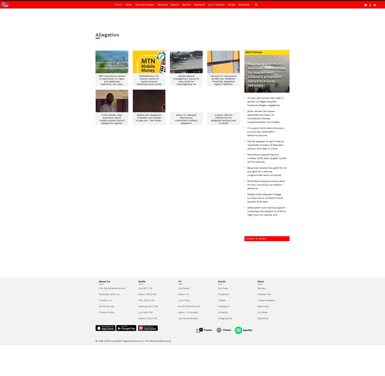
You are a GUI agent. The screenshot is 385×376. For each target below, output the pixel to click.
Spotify (247, 330)
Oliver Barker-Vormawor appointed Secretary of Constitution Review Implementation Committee (263, 117)
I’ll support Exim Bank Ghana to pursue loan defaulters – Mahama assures (265, 132)
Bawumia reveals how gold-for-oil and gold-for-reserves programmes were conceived (266, 171)
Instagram (224, 306)
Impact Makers (266, 300)
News (128, 4)
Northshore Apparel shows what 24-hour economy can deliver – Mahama (266, 185)
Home (118, 4)
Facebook (223, 294)
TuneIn (207, 330)
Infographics (225, 318)
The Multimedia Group (112, 288)
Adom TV (183, 294)
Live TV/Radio (216, 4)
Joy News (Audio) (188, 318)
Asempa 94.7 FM (148, 306)
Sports (175, 4)
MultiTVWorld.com (189, 306)
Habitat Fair (264, 294)
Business (163, 4)
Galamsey (263, 306)
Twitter (222, 300)
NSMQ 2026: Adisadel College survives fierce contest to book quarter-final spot (265, 198)
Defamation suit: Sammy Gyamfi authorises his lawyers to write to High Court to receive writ (266, 211)
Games (262, 288)
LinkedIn (223, 312)
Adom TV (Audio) (188, 312)
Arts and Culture (144, 4)
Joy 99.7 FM (145, 288)
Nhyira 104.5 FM (148, 318)
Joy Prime (184, 300)
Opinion (186, 4)
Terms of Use (106, 306)
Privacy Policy (107, 312)
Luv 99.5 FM (146, 312)
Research (199, 4)
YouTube (223, 288)
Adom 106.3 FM (147, 294)
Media (231, 4)
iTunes (226, 330)
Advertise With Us (109, 294)
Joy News (183, 288)
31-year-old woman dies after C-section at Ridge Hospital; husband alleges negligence (266, 102)
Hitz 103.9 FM (146, 300)
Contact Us (105, 300)
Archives (263, 312)
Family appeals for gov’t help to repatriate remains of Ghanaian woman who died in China (265, 145)
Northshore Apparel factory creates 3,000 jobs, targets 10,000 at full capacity (266, 158)
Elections (244, 4)
